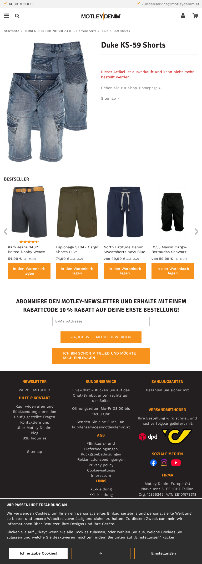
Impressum (101, 475)
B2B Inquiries (35, 438)
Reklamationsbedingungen (101, 459)
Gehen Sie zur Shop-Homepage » (131, 88)
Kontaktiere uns (34, 422)
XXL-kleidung (101, 495)
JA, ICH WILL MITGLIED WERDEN (101, 337)
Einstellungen (163, 553)
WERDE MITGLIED (34, 390)
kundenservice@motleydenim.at (170, 4)
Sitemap (34, 451)
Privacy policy (101, 465)
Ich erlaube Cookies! (38, 553)
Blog (34, 433)
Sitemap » (110, 98)
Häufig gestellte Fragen (34, 417)
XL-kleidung (101, 489)
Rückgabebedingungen (101, 454)
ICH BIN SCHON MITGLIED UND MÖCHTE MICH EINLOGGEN (99, 355)
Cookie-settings (101, 470)
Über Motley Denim (35, 427)
